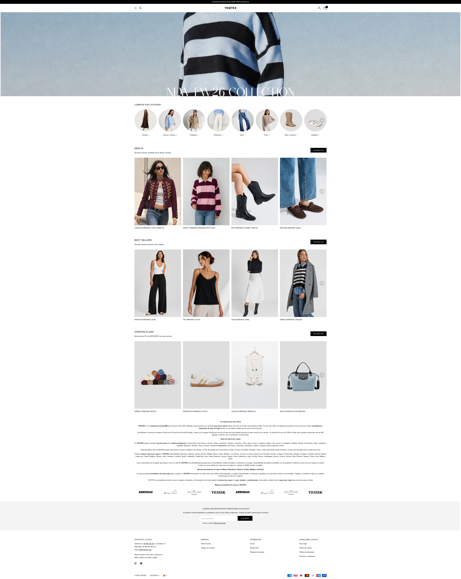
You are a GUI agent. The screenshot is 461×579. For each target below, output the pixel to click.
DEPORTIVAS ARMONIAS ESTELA (195, 411)
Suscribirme (245, 518)
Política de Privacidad (219, 523)
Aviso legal (303, 544)
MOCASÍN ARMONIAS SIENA (290, 228)
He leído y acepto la (213, 523)
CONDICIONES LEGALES (308, 540)
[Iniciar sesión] (319, 8)
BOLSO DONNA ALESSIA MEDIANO (292, 411)
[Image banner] (230, 54)
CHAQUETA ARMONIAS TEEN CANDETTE (149, 228)
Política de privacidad (306, 552)
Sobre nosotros (206, 544)
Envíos (252, 544)
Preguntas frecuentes (257, 552)
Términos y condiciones (307, 556)
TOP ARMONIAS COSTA (191, 320)
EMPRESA (205, 540)
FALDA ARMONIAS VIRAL (240, 320)
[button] (322, 120)
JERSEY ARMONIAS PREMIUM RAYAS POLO (199, 228)
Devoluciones (254, 548)
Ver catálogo (135, 8)
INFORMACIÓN (255, 540)
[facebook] (141, 563)
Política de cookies (305, 548)
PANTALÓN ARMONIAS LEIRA (145, 320)
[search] (140, 8)
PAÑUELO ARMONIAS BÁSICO (145, 411)
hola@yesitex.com (145, 550)
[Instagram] (135, 563)
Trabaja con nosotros (208, 548)
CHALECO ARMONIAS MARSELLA (243, 411)
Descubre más (318, 150)
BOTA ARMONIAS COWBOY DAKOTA (244, 228)
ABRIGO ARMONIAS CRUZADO (291, 320)
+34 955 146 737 (148, 544)
